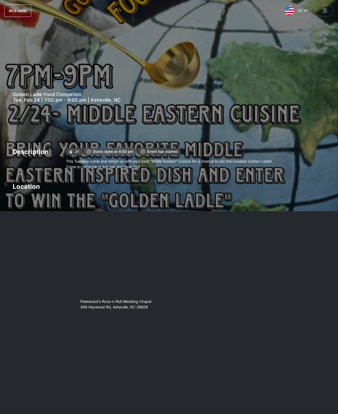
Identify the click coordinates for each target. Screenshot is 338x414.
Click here (221, 378)
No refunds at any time (90, 350)
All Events (18, 10)
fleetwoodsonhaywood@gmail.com (114, 377)
